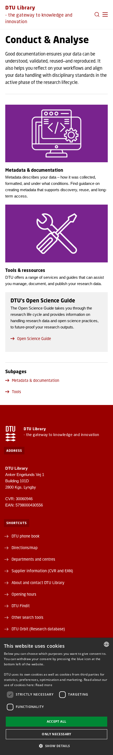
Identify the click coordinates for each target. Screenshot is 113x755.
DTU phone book (25, 536)
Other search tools (27, 617)
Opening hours (24, 594)
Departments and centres (33, 559)
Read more (43, 685)
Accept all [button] (56, 721)
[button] (105, 14)
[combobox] (106, 644)
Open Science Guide (34, 338)
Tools (16, 391)
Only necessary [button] (56, 734)
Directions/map (25, 547)
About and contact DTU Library (38, 582)
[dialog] (56, 696)
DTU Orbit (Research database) (38, 628)
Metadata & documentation (35, 380)
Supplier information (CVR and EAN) (42, 570)
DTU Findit (21, 605)
